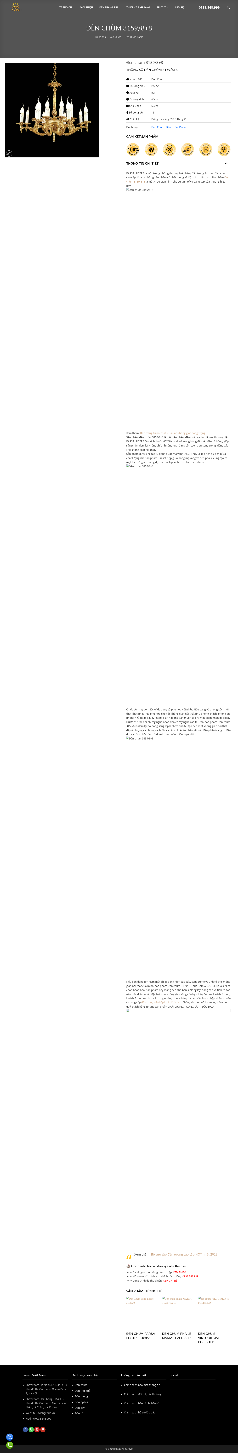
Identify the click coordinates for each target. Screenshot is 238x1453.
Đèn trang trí (108, 7)
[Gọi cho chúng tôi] (31, 1429)
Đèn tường (81, 1396)
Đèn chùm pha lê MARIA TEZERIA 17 (176, 1336)
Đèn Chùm (115, 36)
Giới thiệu (86, 7)
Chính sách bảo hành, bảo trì (141, 1403)
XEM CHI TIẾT (171, 1280)
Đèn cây (80, 1408)
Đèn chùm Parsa (134, 36)
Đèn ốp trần (82, 1402)
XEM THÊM (179, 1272)
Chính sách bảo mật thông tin (142, 1385)
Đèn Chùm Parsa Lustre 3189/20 (140, 1336)
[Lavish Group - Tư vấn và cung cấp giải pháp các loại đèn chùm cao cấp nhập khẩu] (24, 7)
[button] (9, 153)
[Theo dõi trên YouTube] (43, 1429)
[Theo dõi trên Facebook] (25, 1429)
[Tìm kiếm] (228, 7)
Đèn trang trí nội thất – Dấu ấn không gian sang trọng (172, 433)
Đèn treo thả (82, 1391)
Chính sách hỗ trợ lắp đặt (139, 1412)
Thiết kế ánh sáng (138, 7)
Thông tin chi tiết (142, 163)
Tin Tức (161, 7)
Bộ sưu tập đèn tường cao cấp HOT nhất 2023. (184, 1254)
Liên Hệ (179, 7)
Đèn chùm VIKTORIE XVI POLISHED (208, 1338)
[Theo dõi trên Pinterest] (37, 1429)
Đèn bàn (80, 1413)
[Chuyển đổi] (226, 163)
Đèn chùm (81, 1385)
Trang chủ (66, 7)
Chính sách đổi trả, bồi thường (142, 1394)
